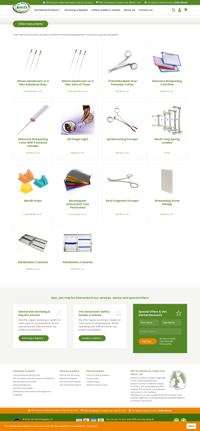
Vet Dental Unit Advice (70, 385)
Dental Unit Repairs (68, 378)
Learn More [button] (91, 426)
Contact (146, 10)
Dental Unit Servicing (69, 375)
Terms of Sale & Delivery (98, 375)
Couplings (17, 394)
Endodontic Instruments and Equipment (32, 391)
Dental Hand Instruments (25, 381)
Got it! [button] (191, 426)
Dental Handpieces (22, 385)
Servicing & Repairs (76, 10)
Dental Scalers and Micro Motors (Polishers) (33, 378)
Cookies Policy (93, 381)
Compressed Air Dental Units (26, 375)
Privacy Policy (92, 378)
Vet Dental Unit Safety (70, 381)
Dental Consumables (23, 388)
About (129, 10)
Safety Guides (105, 10)
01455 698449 (180, 2)
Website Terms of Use (96, 385)
